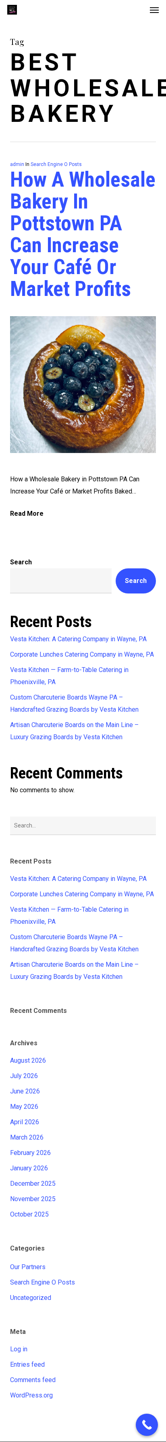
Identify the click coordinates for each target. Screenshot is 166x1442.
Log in (18, 1349)
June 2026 (25, 1091)
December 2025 (33, 1183)
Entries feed (27, 1364)
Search (21, 562)
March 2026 (27, 1137)
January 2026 (29, 1168)
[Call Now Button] (147, 1425)
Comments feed (33, 1380)
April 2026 (24, 1122)
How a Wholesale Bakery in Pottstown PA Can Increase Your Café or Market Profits (83, 234)
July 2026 (24, 1076)
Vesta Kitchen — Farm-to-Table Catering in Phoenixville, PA (69, 676)
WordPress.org (31, 1395)
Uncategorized (30, 1298)
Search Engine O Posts (56, 164)
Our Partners (28, 1267)
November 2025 (33, 1199)
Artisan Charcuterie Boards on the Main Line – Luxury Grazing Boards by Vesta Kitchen (74, 731)
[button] (154, 10)
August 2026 (28, 1060)
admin (17, 164)
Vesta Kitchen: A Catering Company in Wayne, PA (78, 639)
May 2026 (24, 1106)
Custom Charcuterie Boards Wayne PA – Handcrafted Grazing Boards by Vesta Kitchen (74, 703)
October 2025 (29, 1214)
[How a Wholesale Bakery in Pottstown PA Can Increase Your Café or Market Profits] (83, 467)
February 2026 (30, 1153)
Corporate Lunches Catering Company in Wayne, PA (82, 654)
